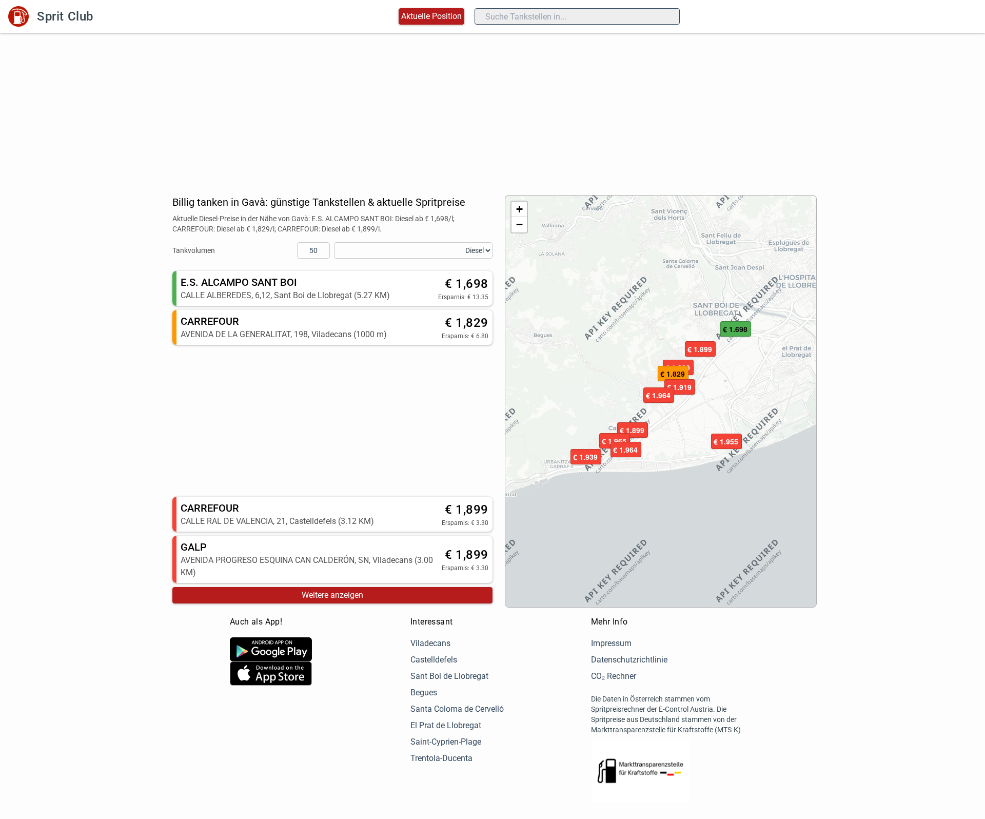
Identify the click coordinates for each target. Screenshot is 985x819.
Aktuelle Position (431, 16)
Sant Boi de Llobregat (449, 676)
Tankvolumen (193, 250)
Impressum (611, 643)
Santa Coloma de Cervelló (457, 709)
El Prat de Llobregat (445, 725)
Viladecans (430, 643)
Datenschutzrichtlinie (629, 660)
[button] (632, 430)
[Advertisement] (492, 110)
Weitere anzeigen (332, 595)
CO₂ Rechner (613, 676)
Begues (423, 692)
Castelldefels (433, 660)
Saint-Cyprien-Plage (445, 742)
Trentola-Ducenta (441, 758)
